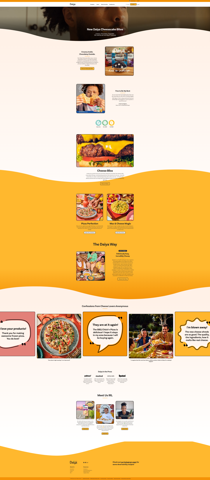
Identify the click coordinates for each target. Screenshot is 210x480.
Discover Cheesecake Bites (87, 68)
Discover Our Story (123, 279)
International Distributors (87, 470)
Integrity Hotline (86, 472)
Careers (71, 471)
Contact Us (72, 470)
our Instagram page (128, 462)
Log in (138, 4)
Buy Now (132, 4)
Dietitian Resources (86, 471)
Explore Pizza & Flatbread (89, 232)
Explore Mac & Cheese (120, 232)
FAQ (70, 472)
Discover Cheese (105, 183)
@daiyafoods (85, 428)
